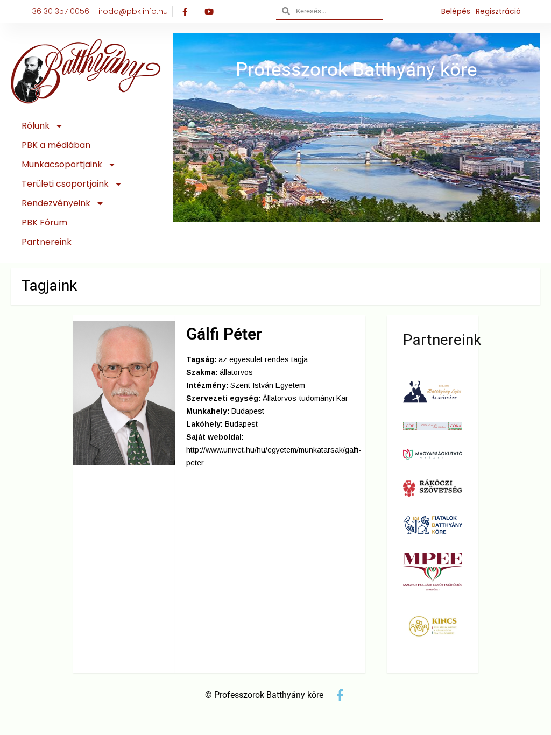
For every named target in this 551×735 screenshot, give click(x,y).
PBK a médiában (56, 145)
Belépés (455, 11)
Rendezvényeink (56, 203)
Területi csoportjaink (65, 184)
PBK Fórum (44, 222)
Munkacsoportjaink (62, 164)
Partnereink (47, 242)
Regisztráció (498, 11)
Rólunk (36, 125)
